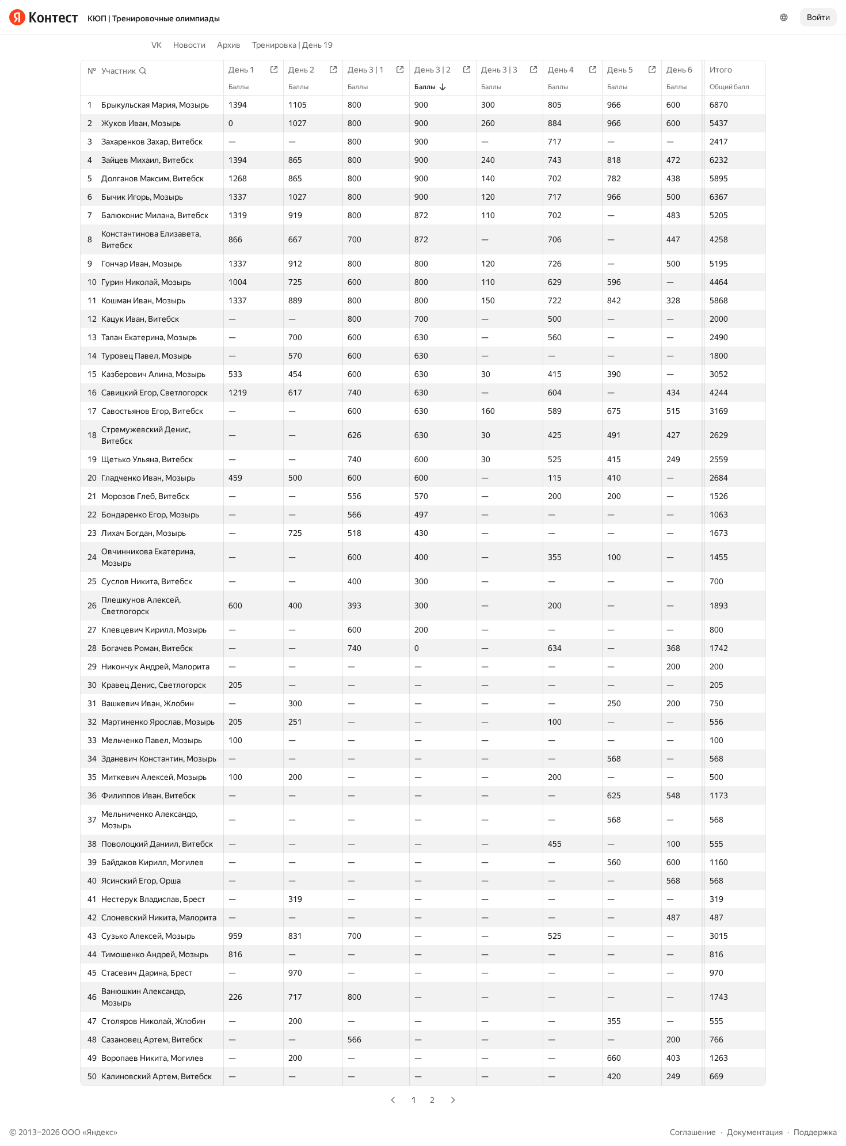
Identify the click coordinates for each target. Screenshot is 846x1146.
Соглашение (693, 1132)
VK (156, 45)
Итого (721, 69)
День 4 (561, 69)
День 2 (301, 69)
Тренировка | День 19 (292, 45)
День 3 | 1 (366, 69)
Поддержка (815, 1132)
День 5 (620, 69)
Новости (189, 45)
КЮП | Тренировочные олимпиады (153, 18)
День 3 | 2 (432, 69)
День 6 (679, 69)
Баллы (238, 87)
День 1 (241, 69)
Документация (755, 1132)
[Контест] (43, 17)
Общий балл (729, 87)
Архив (229, 45)
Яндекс (99, 1132)
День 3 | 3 (499, 69)
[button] (124, 70)
